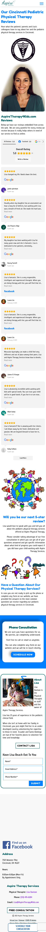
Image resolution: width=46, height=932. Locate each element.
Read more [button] (8, 211)
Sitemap (21, 920)
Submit (35, 783)
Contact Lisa (26, 745)
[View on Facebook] (9, 291)
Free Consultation (21, 910)
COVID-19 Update (31, 920)
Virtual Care (14, 920)
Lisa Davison (31, 892)
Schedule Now (23, 654)
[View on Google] (8, 180)
